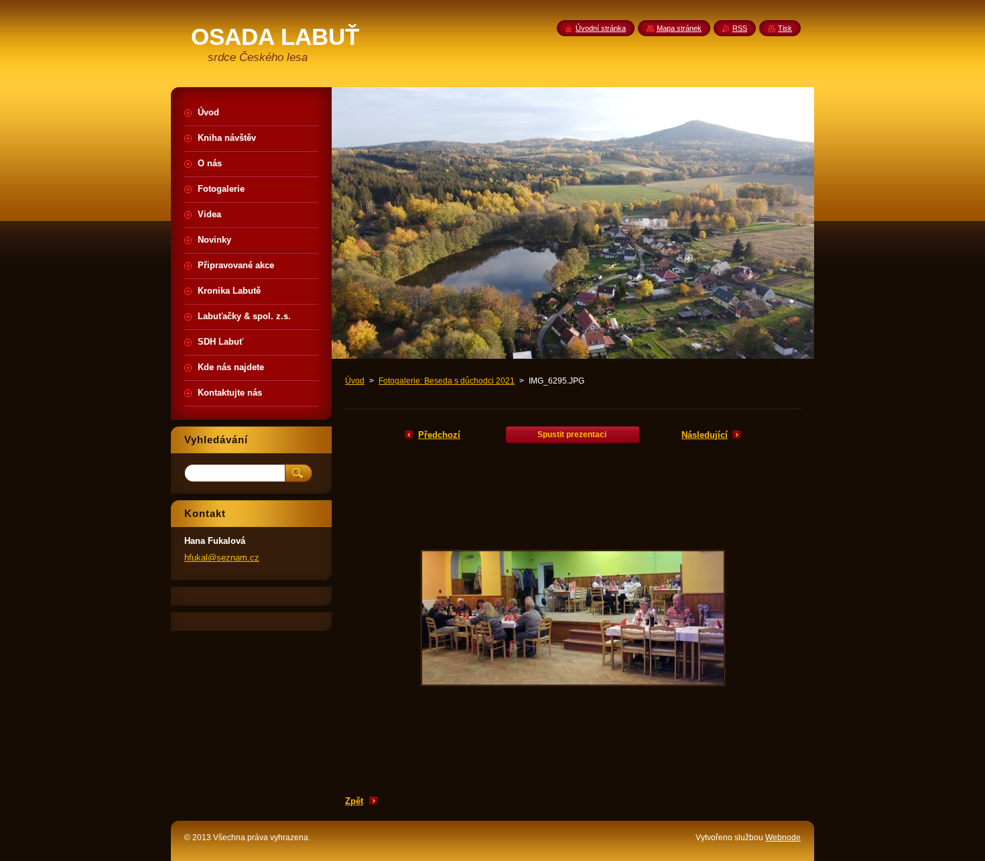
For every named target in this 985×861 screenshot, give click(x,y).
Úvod (355, 381)
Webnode (783, 838)
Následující (704, 435)
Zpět (354, 801)
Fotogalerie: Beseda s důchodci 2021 (447, 381)
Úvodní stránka (601, 28)
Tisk (785, 28)
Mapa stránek (679, 28)
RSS (739, 28)
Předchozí (439, 435)
